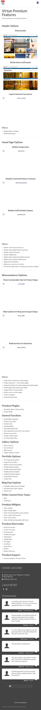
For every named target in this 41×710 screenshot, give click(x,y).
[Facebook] (3, 589)
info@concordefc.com (10, 579)
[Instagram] (6, 589)
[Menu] (37, 3)
